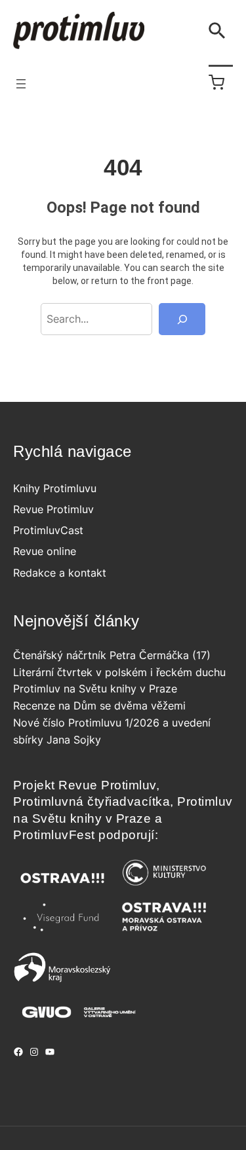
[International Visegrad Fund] (62, 932)
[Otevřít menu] (21, 84)
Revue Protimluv (53, 509)
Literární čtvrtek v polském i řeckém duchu (119, 672)
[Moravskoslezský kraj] (62, 979)
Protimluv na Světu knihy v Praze (95, 688)
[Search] (182, 319)
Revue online (44, 551)
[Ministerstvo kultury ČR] (164, 888)
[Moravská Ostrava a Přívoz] (164, 932)
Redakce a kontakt (59, 572)
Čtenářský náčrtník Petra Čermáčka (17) (112, 655)
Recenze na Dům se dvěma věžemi (99, 705)
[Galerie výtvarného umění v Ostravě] (78, 1021)
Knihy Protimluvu (54, 488)
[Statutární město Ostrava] (62, 888)
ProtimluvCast (48, 530)
